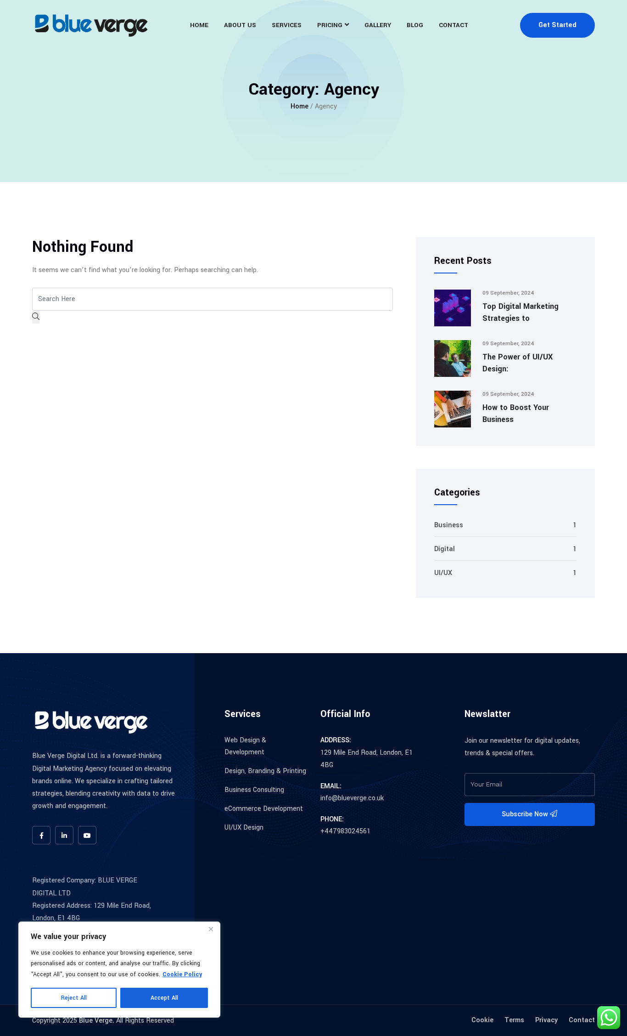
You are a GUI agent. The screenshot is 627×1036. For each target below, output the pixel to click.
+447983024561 (345, 831)
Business (448, 525)
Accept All (164, 998)
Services (287, 25)
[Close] (210, 929)
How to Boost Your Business (515, 413)
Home (199, 25)
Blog (415, 25)
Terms (514, 1020)
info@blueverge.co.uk (352, 798)
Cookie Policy (182, 974)
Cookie (482, 1020)
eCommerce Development (263, 809)
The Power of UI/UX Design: (517, 363)
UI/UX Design (243, 827)
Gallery (377, 25)
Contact (453, 25)
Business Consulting (254, 790)
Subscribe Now (526, 814)
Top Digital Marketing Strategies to (520, 312)
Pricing (329, 25)
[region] (119, 970)
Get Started (557, 25)
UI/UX (443, 573)
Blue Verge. (96, 1020)
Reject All (74, 998)
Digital (444, 549)
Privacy (546, 1020)
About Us (240, 25)
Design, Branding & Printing (265, 771)
